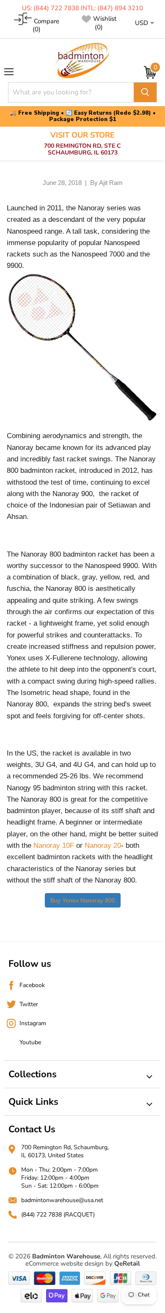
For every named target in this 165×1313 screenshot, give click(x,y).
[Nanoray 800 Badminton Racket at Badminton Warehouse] (82, 347)
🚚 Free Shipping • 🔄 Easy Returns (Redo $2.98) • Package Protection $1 (83, 116)
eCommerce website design (64, 1263)
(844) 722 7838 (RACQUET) (58, 1215)
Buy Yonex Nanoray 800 (82, 900)
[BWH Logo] (82, 61)
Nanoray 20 (103, 845)
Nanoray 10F (53, 845)
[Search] (145, 92)
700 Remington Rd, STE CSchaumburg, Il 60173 (82, 144)
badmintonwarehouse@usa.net (62, 1200)
